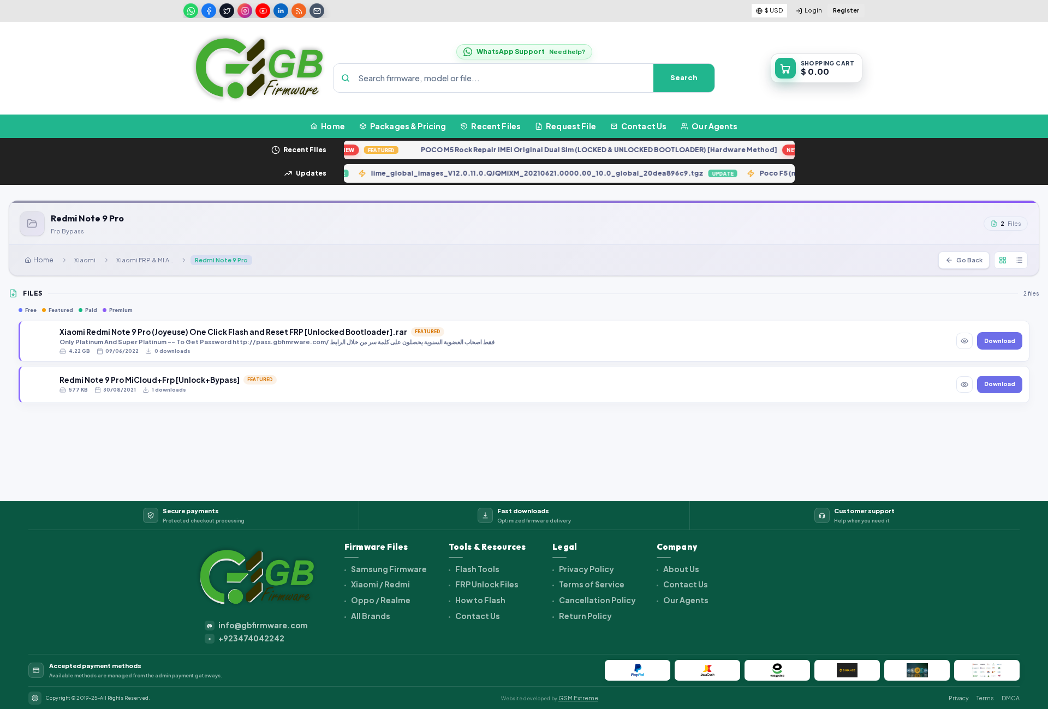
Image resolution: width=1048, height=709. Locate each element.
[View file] (964, 341)
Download (999, 341)
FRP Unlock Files (486, 584)
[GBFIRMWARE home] (259, 68)
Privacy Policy (586, 569)
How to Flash (479, 600)
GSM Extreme (578, 697)
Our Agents (685, 600)
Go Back (969, 259)
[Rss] (298, 10)
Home (43, 260)
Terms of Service (591, 584)
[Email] (316, 10)
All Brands (370, 616)
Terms (985, 697)
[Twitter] (226, 10)
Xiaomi (85, 259)
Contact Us (477, 616)
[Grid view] (1003, 260)
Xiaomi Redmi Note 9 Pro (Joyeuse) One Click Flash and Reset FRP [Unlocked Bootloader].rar (233, 332)
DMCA (1011, 697)
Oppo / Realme (380, 600)
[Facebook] (208, 10)
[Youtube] (262, 10)
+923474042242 (246, 638)
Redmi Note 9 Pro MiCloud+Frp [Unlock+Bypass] (149, 379)
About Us (680, 569)
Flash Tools (476, 569)
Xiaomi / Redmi (380, 584)
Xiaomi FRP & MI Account (146, 259)
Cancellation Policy (597, 600)
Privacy (959, 697)
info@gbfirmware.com (257, 625)
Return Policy (585, 616)
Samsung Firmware (388, 569)
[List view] (1019, 260)
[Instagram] (244, 10)
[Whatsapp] (190, 10)
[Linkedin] (280, 10)
